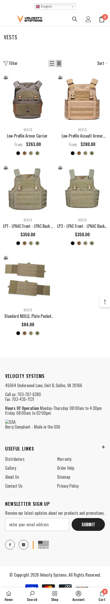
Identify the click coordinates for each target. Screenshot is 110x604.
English (46, 6)
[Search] (75, 19)
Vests (28, 129)
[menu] (6, 19)
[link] (32, 596)
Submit (88, 524)
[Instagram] (23, 545)
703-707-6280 (29, 394)
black (18, 153)
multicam (31, 153)
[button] (52, 63)
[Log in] (88, 19)
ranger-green (37, 153)
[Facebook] (10, 545)
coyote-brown (24, 153)
